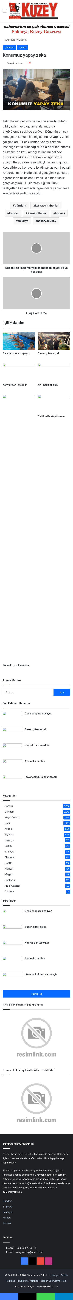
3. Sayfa (10, 851)
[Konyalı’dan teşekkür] (19, 372)
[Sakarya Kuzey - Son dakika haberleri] (33, 10)
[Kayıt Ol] (62, 12)
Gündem (22, 39)
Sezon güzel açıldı (49, 353)
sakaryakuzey (46, 221)
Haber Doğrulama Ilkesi (53, 1280)
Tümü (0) (36, 993)
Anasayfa (9, 39)
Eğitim (8, 845)
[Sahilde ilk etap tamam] (54, 404)
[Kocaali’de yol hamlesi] (19, 528)
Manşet (9, 868)
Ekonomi (9, 857)
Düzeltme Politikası (28, 1280)
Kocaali (22, 47)
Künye (55, 1275)
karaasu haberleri (47, 205)
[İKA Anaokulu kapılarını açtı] (12, 782)
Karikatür (10, 880)
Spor (7, 823)
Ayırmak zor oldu (48, 384)
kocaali (60, 213)
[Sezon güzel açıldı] (54, 341)
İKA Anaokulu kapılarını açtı (41, 777)
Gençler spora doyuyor (16, 353)
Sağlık (8, 863)
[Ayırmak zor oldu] (54, 372)
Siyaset (9, 834)
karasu (14, 213)
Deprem (9, 891)
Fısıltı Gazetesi (13, 885)
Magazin (9, 874)
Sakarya (9, 840)
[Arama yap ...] (68, 12)
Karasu (9, 806)
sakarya (23, 221)
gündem (20, 205)
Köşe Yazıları (12, 817)
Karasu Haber (36, 213)
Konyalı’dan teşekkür (15, 384)
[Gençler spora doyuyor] (19, 341)
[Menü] (4, 12)
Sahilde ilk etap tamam (51, 416)
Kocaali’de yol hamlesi (16, 665)
